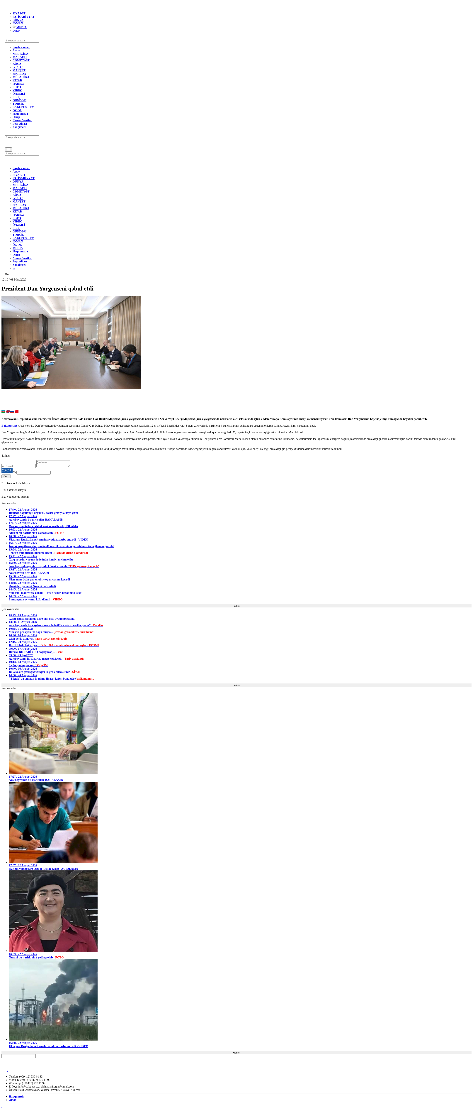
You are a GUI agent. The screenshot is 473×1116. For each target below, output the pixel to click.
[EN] (8, 412)
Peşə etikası (20, 123)
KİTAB (17, 80)
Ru (7, 274)
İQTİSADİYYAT (24, 16)
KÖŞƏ (17, 63)
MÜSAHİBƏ (21, 77)
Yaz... (6, 476)
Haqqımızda (20, 113)
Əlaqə (16, 117)
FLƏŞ (16, 97)
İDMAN (18, 23)
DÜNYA (18, 20)
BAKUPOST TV (23, 107)
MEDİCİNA (20, 53)
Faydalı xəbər (21, 47)
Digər (16, 30)
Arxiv (16, 50)
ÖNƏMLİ (19, 93)
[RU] (12, 412)
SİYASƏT (19, 13)
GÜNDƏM (19, 100)
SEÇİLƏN (19, 73)
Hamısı (236, 606)
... (14, 268)
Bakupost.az (9, 425)
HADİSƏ (18, 83)
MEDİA (21, 27)
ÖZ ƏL (17, 110)
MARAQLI (20, 57)
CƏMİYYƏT (21, 60)
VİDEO (17, 90)
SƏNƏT (18, 67)
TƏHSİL (18, 103)
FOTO (17, 87)
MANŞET (19, 70)
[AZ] (3, 412)
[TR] (16, 412)
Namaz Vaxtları (22, 120)
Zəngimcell (19, 127)
